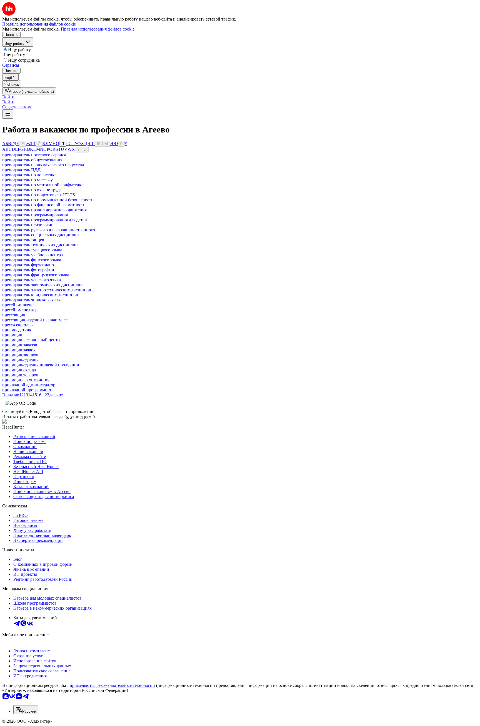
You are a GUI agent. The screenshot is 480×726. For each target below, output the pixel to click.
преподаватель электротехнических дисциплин (47, 289)
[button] (8, 96)
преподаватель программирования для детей (44, 219)
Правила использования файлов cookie (97, 29)
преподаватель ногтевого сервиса (34, 154)
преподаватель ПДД (21, 169)
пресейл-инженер (19, 304)
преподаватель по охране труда (31, 189)
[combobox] (25, 709)
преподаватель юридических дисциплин (40, 294)
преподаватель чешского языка (31, 279)
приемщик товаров (20, 374)
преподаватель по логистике (29, 174)
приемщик (12, 334)
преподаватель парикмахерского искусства (43, 164)
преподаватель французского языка (35, 274)
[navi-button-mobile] (7, 114)
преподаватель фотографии (28, 269)
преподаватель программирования (35, 214)
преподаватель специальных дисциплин (40, 234)
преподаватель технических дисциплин (40, 244)
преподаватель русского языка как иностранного (48, 229)
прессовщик (13, 314)
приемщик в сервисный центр (31, 339)
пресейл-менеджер (20, 309)
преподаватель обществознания (32, 159)
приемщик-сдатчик (20, 359)
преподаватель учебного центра (32, 254)
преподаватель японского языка (32, 299)
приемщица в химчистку (25, 379)
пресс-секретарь (17, 324)
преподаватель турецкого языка (32, 249)
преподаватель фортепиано (28, 264)
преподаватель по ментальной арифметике (42, 184)
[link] (11, 84)
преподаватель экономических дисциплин (42, 284)
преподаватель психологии (28, 224)
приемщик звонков (20, 354)
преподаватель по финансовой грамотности (44, 204)
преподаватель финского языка (31, 259)
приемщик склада (19, 369)
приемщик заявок (19, 349)
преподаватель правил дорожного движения (44, 209)
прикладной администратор (28, 384)
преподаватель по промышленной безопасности (48, 199)
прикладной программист (26, 389)
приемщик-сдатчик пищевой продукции (40, 364)
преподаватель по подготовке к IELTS (38, 194)
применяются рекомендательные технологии (112, 685)
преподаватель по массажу (27, 179)
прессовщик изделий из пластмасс (35, 319)
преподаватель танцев (23, 239)
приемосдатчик (16, 329)
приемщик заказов (19, 344)
